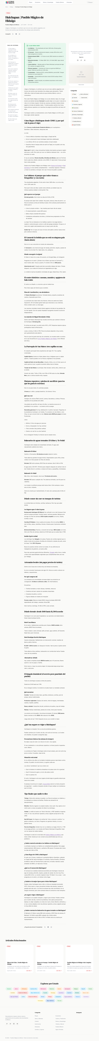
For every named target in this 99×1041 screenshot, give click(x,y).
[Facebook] (6, 1023)
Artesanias (69, 2)
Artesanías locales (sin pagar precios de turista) (13, 100)
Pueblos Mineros (60, 2)
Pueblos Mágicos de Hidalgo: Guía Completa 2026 (79, 963)
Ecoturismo (37, 2)
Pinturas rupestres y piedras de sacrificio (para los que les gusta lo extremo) (13, 83)
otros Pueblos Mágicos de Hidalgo (47, 338)
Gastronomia (38, 1024)
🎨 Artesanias (75, 101)
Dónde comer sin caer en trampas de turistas (12, 95)
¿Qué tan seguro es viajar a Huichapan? (13, 115)
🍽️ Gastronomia (83, 97)
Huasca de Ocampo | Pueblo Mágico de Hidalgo (47, 963)
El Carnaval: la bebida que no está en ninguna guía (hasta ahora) (13, 64)
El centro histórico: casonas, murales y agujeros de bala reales (13, 71)
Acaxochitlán (46, 784)
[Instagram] (77, 60)
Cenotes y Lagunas (39, 1029)
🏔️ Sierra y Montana (83, 94)
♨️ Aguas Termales (76, 124)
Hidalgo (11, 6)
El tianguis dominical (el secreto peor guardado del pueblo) (13, 111)
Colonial (36, 1021)
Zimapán (52, 552)
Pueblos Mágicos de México (53, 834)
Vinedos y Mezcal (60, 1024)
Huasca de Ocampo (56, 165)
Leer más (28, 970)
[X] (81, 60)
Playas (30, 2)
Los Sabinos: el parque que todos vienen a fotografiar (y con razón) (13, 57)
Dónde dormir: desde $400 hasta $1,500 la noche (12, 106)
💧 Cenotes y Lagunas (77, 104)
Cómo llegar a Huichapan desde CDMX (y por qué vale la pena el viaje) (13, 50)
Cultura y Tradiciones (61, 1018)
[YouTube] (84, 60)
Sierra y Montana (39, 1018)
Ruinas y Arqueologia (48, 2)
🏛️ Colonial (74, 97)
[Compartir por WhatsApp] (19, 34)
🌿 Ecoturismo (75, 107)
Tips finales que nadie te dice (12, 119)
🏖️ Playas (74, 94)
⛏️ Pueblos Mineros (76, 121)
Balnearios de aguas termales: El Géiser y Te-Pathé (13, 89)
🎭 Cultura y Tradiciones (77, 111)
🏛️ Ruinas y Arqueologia (77, 114)
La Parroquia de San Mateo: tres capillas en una (13, 77)
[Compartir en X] (13, 34)
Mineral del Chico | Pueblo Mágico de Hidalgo (17, 963)
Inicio (6, 6)
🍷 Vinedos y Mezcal (76, 118)
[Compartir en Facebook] (16, 34)
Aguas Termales (59, 1029)
